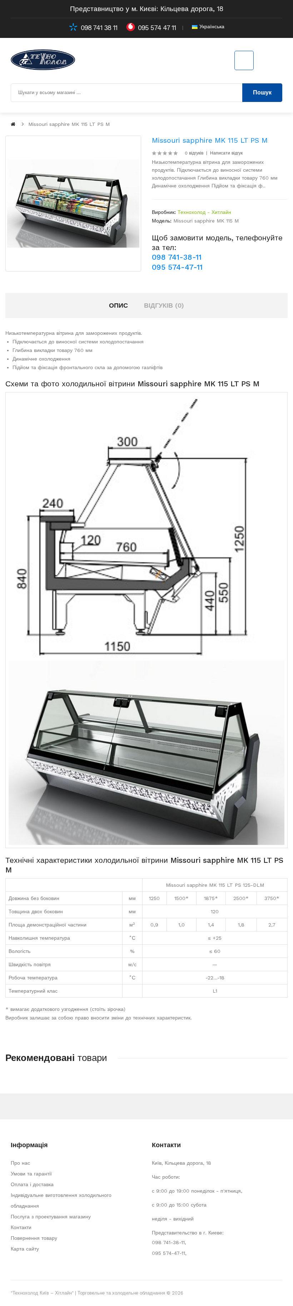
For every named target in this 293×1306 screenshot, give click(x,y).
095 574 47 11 (157, 28)
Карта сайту (25, 1249)
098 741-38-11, (169, 1242)
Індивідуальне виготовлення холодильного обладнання (61, 1200)
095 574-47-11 (177, 267)
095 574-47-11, (169, 1253)
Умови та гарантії (31, 1174)
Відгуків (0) (164, 305)
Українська (211, 26)
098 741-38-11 (177, 257)
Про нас (20, 1163)
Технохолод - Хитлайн (204, 212)
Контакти (21, 1227)
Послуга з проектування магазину (51, 1216)
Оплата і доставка (32, 1184)
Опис (118, 305)
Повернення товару (34, 1238)
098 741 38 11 (99, 28)
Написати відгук (226, 153)
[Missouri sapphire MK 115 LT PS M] (73, 204)
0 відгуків (194, 153)
